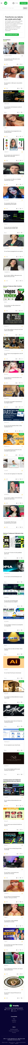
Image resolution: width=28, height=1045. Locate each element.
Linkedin (15, 1011)
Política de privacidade (20, 1042)
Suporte (14, 1022)
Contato (12, 1043)
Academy (14, 1020)
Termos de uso (12, 1042)
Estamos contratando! (14, 1030)
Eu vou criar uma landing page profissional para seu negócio (11, 601)
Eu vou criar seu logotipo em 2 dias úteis (13, 473)
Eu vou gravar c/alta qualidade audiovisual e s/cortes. (11, 921)
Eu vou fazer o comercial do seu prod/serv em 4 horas (11, 873)
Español (16, 1043)
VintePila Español (14, 1029)
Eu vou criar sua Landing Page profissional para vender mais (11, 228)
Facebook (8, 1009)
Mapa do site (4, 1042)
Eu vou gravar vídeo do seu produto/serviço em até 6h (10, 204)
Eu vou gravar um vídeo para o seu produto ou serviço (12, 59)
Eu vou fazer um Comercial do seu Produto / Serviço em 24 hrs (12, 897)
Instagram (21, 1009)
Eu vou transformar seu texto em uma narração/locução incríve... (13, 450)
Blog (14, 1018)
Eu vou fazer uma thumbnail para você (13, 576)
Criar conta (23, 3)
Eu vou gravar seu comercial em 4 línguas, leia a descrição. (11, 156)
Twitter (14, 1009)
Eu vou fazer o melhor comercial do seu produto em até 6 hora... (13, 498)
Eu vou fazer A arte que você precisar (12, 672)
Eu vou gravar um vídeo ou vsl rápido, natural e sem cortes (12, 180)
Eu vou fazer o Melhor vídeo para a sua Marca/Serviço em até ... (13, 276)
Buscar (25, 8)
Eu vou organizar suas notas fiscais (12, 745)
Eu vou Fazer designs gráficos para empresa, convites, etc (12, 769)
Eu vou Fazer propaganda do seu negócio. (13, 251)
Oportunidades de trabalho (12, 34)
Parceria (14, 1032)
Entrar (16, 3)
